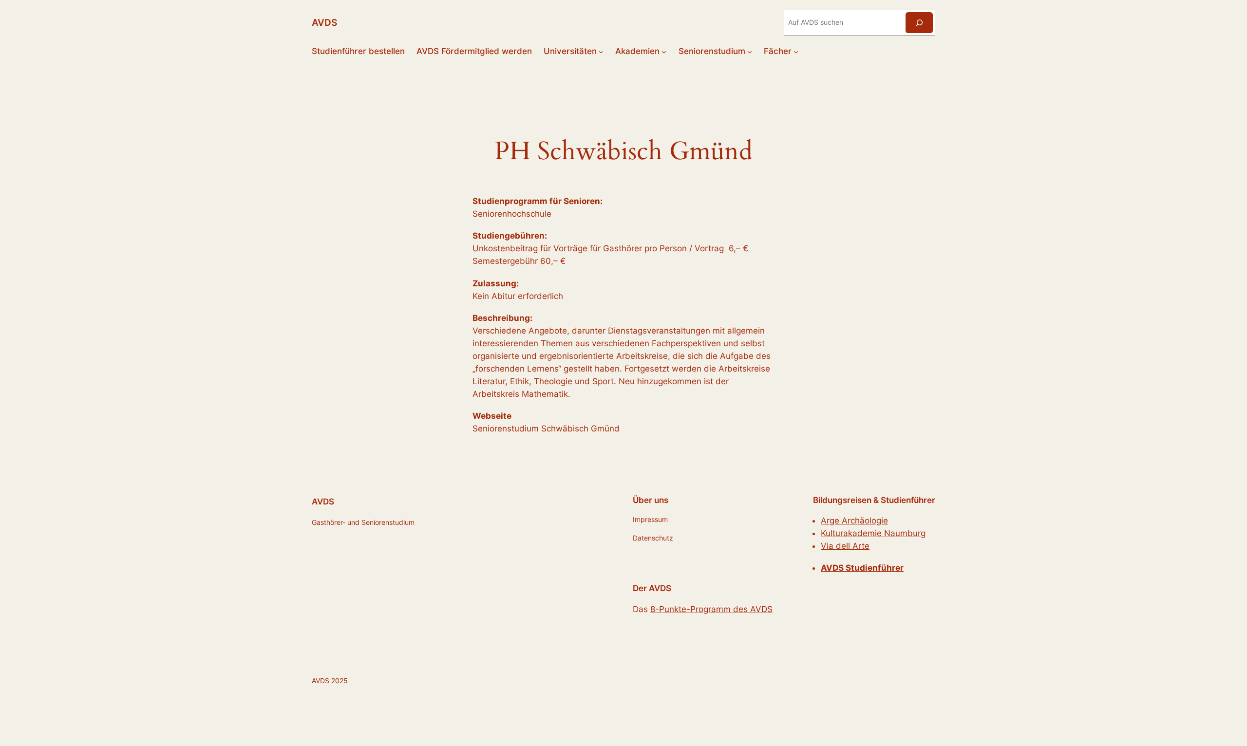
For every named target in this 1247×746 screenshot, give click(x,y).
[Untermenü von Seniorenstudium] (749, 51)
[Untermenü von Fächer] (796, 51)
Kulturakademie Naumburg (873, 533)
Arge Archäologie (854, 520)
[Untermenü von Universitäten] (601, 51)
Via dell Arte (845, 546)
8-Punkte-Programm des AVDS (711, 609)
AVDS (324, 22)
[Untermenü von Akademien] (663, 51)
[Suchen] (919, 22)
